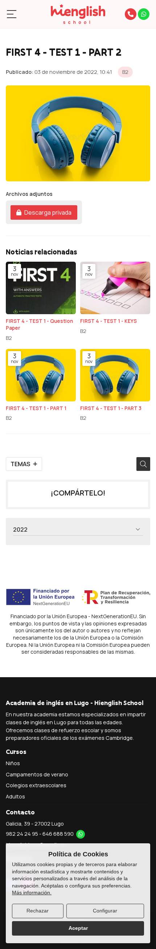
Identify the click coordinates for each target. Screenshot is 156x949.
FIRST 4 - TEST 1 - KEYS (108, 321)
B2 (125, 71)
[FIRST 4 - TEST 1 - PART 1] (41, 375)
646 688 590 (58, 833)
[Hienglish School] (78, 14)
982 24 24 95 (22, 833)
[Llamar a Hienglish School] (130, 14)
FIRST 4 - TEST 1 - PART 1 (36, 408)
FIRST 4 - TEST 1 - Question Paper (39, 324)
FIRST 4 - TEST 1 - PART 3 (110, 408)
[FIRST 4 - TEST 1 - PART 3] (115, 375)
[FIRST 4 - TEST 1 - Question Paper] (41, 288)
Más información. (32, 892)
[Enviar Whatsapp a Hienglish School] (143, 14)
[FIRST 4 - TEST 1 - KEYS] (115, 288)
